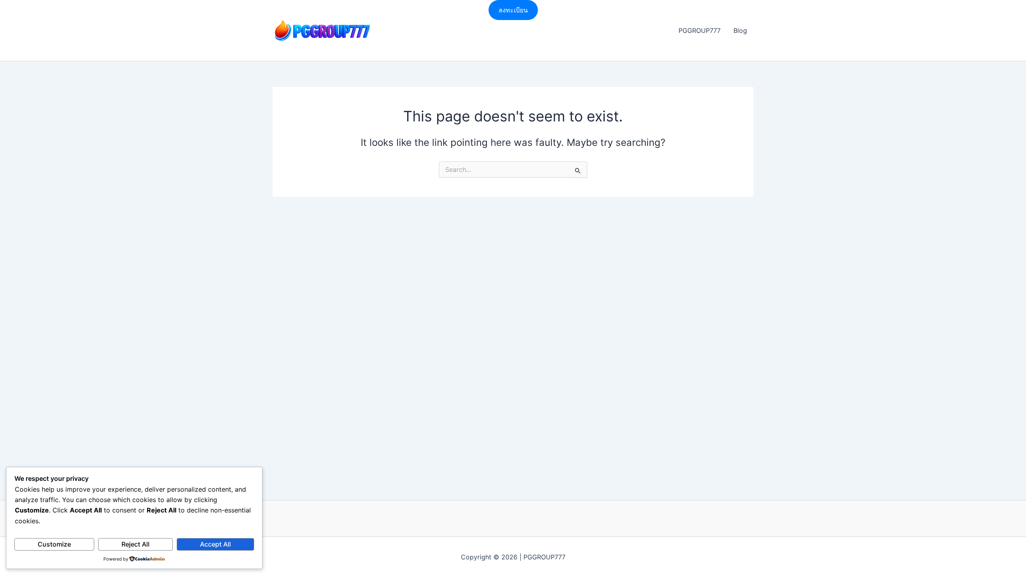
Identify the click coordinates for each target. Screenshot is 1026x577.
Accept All (215, 544)
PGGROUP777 (700, 30)
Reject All (135, 544)
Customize (54, 544)
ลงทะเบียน (513, 10)
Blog (740, 30)
